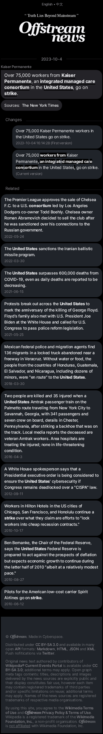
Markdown (46, 649)
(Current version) (29, 174)
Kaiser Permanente (16, 67)
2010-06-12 (14, 604)
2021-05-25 (13, 334)
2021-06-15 (13, 291)
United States (58, 87)
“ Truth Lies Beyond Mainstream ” (51, 15)
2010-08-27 (14, 579)
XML (90, 649)
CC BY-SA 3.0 (46, 645)
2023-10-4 (51, 59)
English (47, 4)
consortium (16, 87)
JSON (74, 649)
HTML (62, 649)
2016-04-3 (13, 457)
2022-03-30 (14, 261)
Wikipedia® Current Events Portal (33, 665)
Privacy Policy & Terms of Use (58, 712)
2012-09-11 (13, 494)
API (17, 649)
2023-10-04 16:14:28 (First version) (44, 143)
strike (10, 93)
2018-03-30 (14, 383)
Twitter (48, 653)
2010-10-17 (13, 530)
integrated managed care (67, 81)
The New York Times (40, 105)
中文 (59, 4)
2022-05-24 (14, 236)
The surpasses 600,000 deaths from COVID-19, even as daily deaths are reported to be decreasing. (51, 279)
